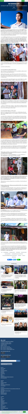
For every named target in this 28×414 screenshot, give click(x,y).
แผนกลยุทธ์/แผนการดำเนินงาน (4, 370)
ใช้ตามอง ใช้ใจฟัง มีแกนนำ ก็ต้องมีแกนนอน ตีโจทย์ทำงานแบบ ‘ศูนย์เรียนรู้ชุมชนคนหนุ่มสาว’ (20, 291)
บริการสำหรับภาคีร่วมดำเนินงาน (4, 402)
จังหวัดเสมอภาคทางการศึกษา (13, 3)
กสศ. (3, 353)
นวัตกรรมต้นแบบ (2, 387)
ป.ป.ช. (3, 356)
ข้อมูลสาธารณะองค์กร (3, 368)
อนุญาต (24, 411)
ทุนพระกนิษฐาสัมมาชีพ (3, 385)
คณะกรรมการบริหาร (3, 373)
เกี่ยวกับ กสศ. (2, 367)
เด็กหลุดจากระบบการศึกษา (23, 252)
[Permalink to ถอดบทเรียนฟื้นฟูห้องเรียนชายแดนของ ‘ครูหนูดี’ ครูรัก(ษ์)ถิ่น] (7, 301)
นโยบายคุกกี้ (2, 409)
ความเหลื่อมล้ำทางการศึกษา (12, 252)
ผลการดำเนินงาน (2, 371)
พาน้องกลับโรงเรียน (18, 252)
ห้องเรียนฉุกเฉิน (19, 255)
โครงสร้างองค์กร (2, 372)
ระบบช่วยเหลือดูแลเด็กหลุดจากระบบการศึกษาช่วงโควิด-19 (17, 253)
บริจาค (23, 0)
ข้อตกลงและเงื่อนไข (3, 400)
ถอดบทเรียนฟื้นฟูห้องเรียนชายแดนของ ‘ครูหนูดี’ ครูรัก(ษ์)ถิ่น (7, 311)
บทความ (9, 3)
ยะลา (1, 252)
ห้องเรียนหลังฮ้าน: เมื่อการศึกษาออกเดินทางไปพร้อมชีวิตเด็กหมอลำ (21, 332)
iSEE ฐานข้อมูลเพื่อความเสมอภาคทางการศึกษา (5, 390)
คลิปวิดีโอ (2, 315)
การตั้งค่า (19, 411)
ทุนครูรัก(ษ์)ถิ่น (2, 383)
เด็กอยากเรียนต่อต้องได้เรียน (7, 253)
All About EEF (16, 265)
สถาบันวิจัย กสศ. (2, 398)
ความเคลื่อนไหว (2, 396)
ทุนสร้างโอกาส (2, 380)
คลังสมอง (2, 399)
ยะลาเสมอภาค (23, 255)
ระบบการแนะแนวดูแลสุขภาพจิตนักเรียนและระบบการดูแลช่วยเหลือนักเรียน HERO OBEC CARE (10, 388)
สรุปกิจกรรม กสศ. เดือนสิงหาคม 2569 (6, 324)
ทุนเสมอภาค (2, 381)
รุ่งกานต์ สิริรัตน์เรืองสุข (6, 252)
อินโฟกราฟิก (2, 294)
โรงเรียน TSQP (2, 391)
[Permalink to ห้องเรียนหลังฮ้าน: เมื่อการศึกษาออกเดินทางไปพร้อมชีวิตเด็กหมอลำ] (20, 326)
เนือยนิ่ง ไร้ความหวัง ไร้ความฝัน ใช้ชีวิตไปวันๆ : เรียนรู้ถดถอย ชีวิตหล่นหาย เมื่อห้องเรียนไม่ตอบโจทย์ (6, 290)
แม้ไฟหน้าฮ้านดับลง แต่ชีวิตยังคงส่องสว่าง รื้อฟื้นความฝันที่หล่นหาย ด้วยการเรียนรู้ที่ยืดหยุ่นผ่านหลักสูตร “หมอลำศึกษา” (20, 305)
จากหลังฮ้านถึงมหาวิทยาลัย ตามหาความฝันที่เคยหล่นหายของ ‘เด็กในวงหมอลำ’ (21, 319)
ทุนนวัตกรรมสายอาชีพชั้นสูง (4, 382)
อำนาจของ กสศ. (2, 369)
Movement (18, 3)
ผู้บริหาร (1, 374)
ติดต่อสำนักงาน (2, 401)
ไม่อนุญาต (22, 411)
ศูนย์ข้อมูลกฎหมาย (2, 375)
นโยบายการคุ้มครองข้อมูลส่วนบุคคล (4, 408)
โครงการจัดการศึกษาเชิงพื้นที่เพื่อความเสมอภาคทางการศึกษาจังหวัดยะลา (10, 255)
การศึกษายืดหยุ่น (2, 389)
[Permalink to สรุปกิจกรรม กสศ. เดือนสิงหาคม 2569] (7, 318)
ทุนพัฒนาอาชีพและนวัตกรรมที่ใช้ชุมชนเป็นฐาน (5, 384)
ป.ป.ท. (7, 356)
